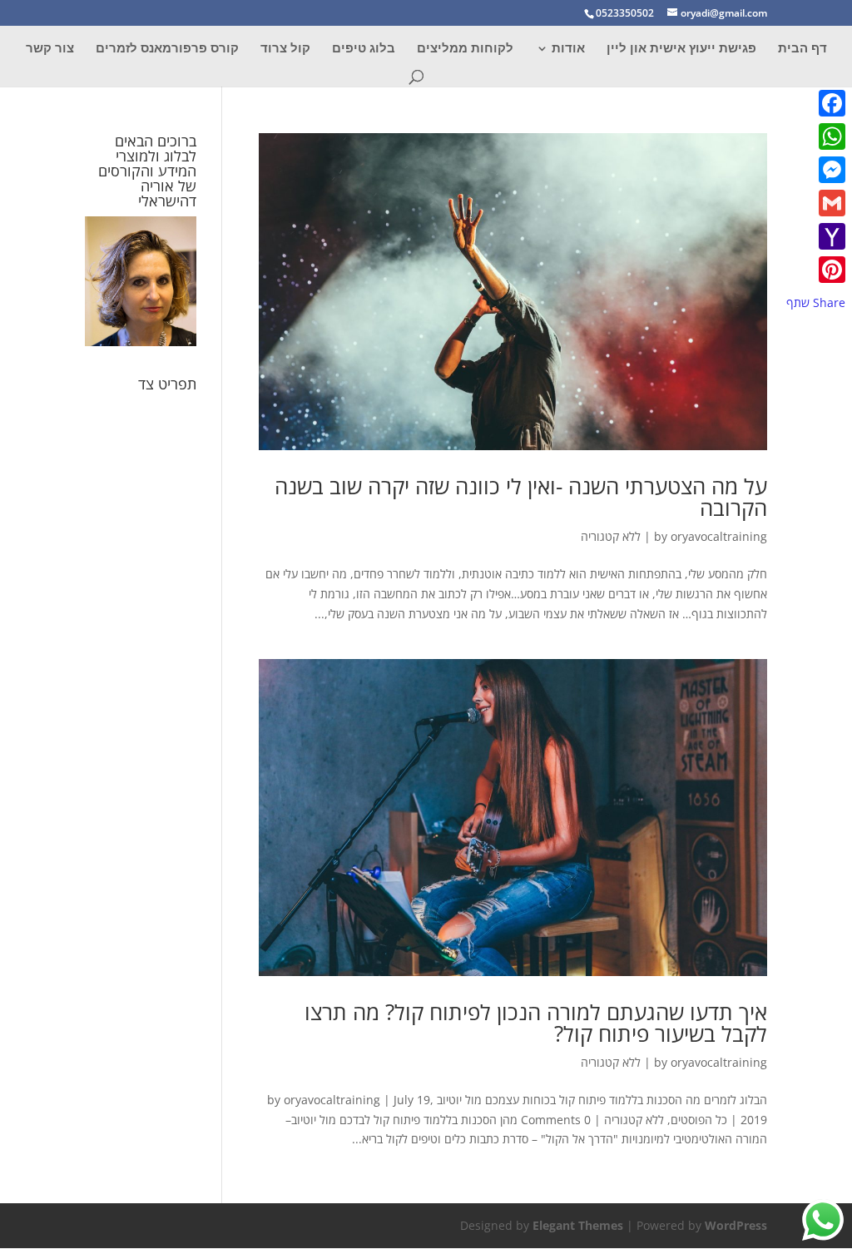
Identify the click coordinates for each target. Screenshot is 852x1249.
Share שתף (815, 302)
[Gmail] (816, 203)
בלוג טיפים (363, 48)
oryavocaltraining (719, 536)
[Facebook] (816, 103)
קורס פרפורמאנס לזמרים (167, 48)
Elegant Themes (577, 1225)
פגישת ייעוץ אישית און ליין (681, 48)
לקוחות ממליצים (465, 48)
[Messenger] (816, 169)
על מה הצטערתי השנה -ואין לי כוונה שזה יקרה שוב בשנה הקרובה (521, 497)
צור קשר (50, 48)
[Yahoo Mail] (816, 236)
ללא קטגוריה (611, 536)
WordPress (736, 1225)
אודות (568, 48)
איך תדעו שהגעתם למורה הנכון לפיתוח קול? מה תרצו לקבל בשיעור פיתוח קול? (536, 1022)
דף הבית (802, 48)
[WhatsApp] (816, 136)
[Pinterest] (816, 269)
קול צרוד (285, 48)
